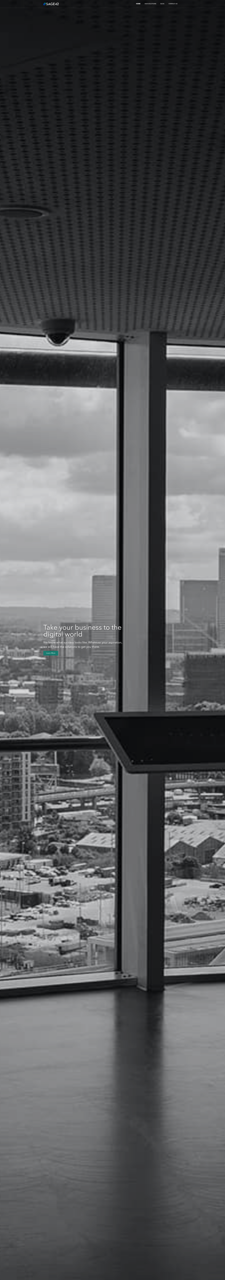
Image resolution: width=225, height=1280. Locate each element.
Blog (162, 4)
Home (138, 4)
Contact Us (173, 4)
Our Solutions (150, 4)
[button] (50, 653)
